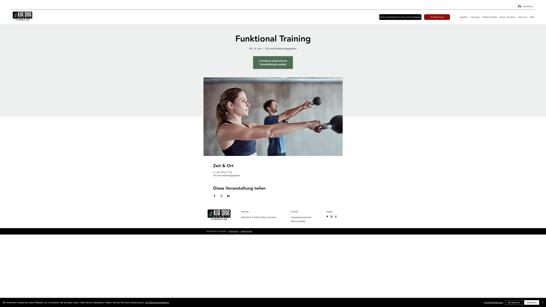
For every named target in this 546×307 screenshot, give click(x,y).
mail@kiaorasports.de (301, 217)
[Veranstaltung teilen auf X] (221, 196)
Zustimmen (532, 302)
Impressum (233, 231)
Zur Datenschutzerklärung (157, 302)
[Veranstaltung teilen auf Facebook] (214, 196)
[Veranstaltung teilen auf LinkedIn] (228, 196)
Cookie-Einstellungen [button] (493, 302)
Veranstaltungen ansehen (273, 64)
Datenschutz (246, 231)
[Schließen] (542, 302)
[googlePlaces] (327, 216)
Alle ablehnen (514, 302)
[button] (463, 17)
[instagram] (331, 216)
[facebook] (335, 216)
